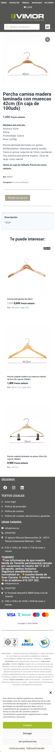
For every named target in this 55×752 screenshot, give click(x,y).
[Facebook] (5, 487)
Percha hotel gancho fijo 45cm (20, 299)
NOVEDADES (37, 3)
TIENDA (4, 3)
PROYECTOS (14, 3)
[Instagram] (13, 487)
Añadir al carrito (17, 197)
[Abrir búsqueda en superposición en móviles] (22, 27)
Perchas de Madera (20, 182)
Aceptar (27, 725)
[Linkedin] (22, 487)
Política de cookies (17, 748)
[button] (50, 692)
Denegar (27, 733)
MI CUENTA (49, 3)
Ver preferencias (28, 741)
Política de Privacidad (35, 748)
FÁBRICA (25, 3)
